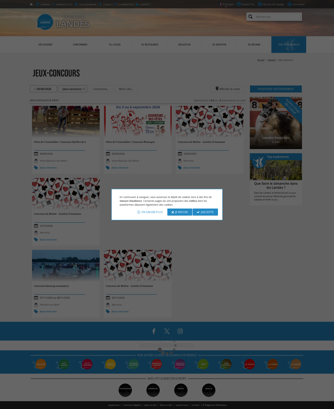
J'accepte (207, 212)
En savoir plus (152, 212)
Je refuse (181, 212)
